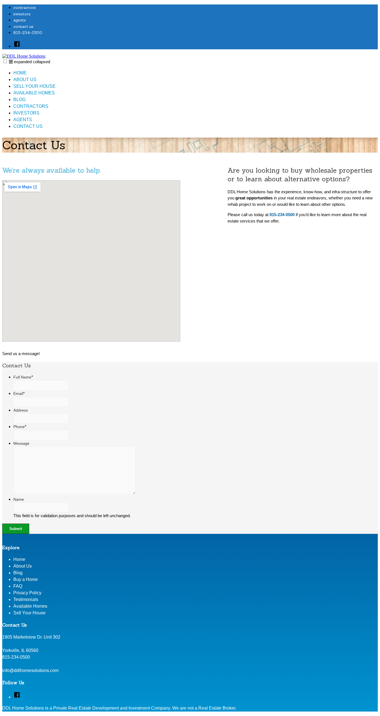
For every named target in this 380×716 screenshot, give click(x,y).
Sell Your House (34, 86)
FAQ (17, 586)
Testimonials (25, 599)
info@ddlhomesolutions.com (30, 670)
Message (21, 443)
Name (18, 499)
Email (19, 393)
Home (20, 72)
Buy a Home (25, 579)
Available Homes (34, 93)
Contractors (24, 7)
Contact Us (23, 26)
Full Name (23, 377)
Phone (19, 426)
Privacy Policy (27, 592)
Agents (19, 20)
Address (20, 410)
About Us (24, 79)
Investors (22, 13)
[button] (5, 61)
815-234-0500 (27, 32)
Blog (19, 99)
